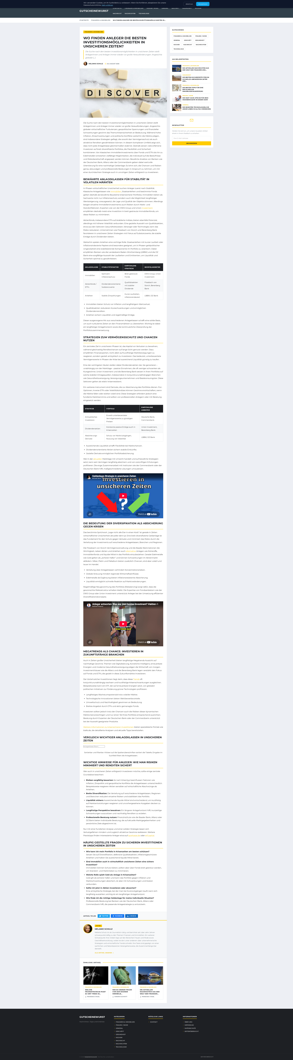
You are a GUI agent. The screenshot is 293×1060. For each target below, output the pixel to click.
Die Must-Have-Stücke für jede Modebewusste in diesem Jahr (195, 99)
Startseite (84, 20)
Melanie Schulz (104, 929)
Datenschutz (190, 1028)
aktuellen (97, 459)
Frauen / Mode (201, 36)
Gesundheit (199, 40)
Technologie (179, 49)
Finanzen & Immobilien (100, 20)
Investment (147, 208)
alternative (131, 551)
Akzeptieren (202, 4)
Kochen (177, 44)
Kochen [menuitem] (198, 8)
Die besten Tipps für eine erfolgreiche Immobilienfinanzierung (192, 89)
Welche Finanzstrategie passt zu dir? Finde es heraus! (95, 993)
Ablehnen (189, 4)
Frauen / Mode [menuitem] (152, 8)
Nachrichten (201, 44)
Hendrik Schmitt (120, 996)
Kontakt (153, 1022)
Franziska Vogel (93, 996)
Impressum (189, 1025)
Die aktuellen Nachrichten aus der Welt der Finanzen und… (195, 69)
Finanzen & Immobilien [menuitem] (134, 8)
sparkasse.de (134, 835)
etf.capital (149, 835)
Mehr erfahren (107, 5)
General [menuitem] (165, 8)
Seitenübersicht (192, 1031)
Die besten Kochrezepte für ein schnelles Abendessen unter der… (195, 79)
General (177, 40)
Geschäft (187, 40)
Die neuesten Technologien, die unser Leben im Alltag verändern (196, 108)
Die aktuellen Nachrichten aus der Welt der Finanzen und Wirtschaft (150, 993)
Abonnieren (191, 143)
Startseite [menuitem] (117, 8)
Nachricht (187, 44)
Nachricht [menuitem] (117, 13)
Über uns (188, 1022)
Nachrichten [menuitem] (130, 13)
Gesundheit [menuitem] (187, 8)
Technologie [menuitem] (144, 13)
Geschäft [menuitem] (175, 8)
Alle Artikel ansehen (103, 953)
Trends (136, 679)
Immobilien (116, 191)
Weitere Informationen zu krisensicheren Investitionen (108, 727)
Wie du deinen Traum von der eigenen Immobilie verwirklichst (122, 993)
